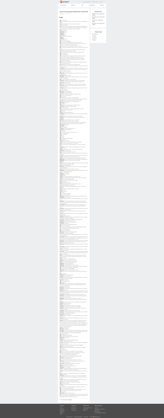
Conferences (94, 37)
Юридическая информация (78, 416)
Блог (83, 5)
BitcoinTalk (84, 410)
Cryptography (69, 399)
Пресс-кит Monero (97, 411)
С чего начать (63, 5)
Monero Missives (95, 34)
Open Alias (96, 407)
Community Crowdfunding (86, 1)
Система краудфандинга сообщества (100, 412)
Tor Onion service (70, 416)
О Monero (61, 407)
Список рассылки (74, 410)
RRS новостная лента (97, 416)
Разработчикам (62, 410)
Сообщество (92, 5)
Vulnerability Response (95, 1)
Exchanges (94, 39)
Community (94, 35)
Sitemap (91, 416)
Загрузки (73, 5)
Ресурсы (102, 5)
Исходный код (86, 416)
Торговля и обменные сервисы (87, 407)
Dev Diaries (65, 399)
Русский (101, 1)
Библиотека (61, 412)
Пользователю (62, 411)
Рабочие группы (73, 407)
